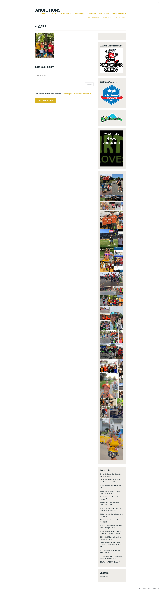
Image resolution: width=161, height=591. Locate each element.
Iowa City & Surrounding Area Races (112, 13)
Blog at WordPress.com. (80, 588)
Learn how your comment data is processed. (77, 93)
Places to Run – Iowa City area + (114, 17)
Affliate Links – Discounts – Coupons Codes (68, 13)
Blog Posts (91, 13)
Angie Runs (48, 10)
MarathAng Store (92, 17)
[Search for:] (158, 2)
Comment (89, 84)
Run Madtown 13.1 (46, 100)
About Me (45, 13)
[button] (106, 178)
